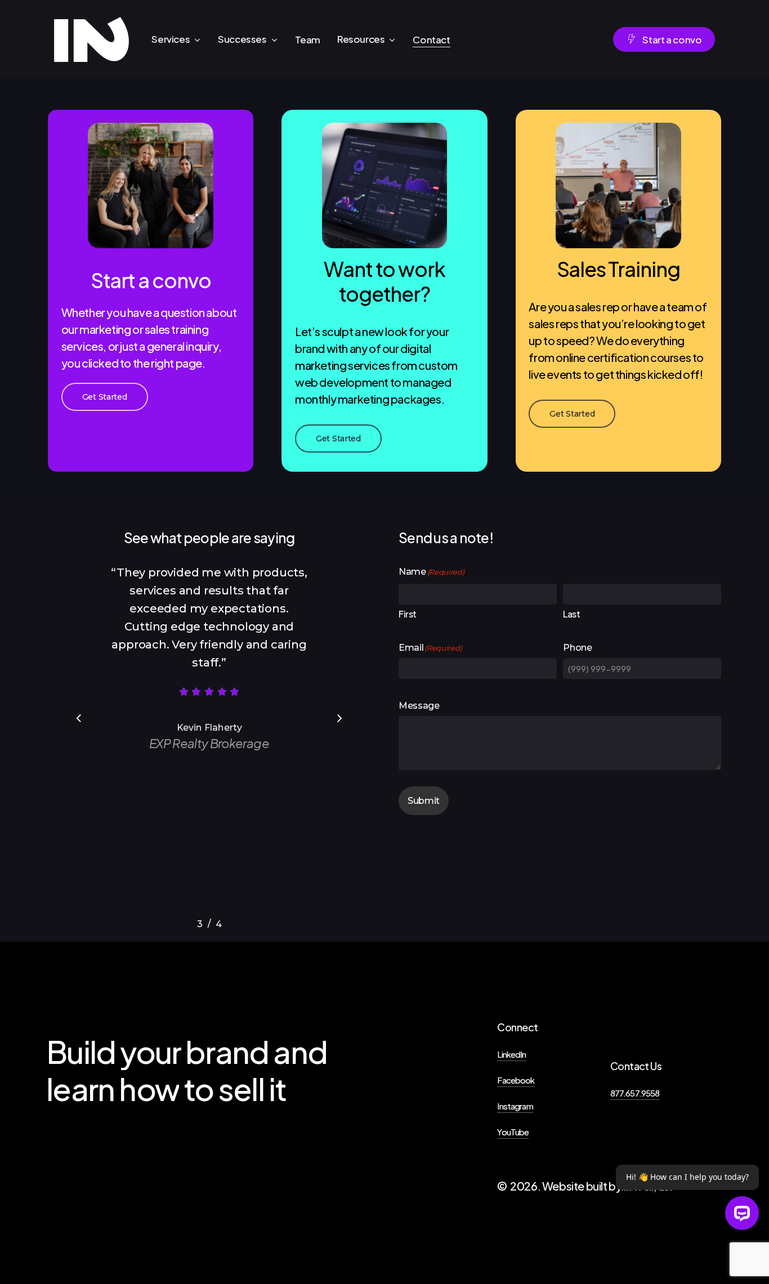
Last (571, 614)
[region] (209, 741)
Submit (424, 800)
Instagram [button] (515, 1105)
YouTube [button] (513, 1131)
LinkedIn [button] (511, 1054)
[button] (104, 397)
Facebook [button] (515, 1080)
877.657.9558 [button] (635, 1093)
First (408, 614)
